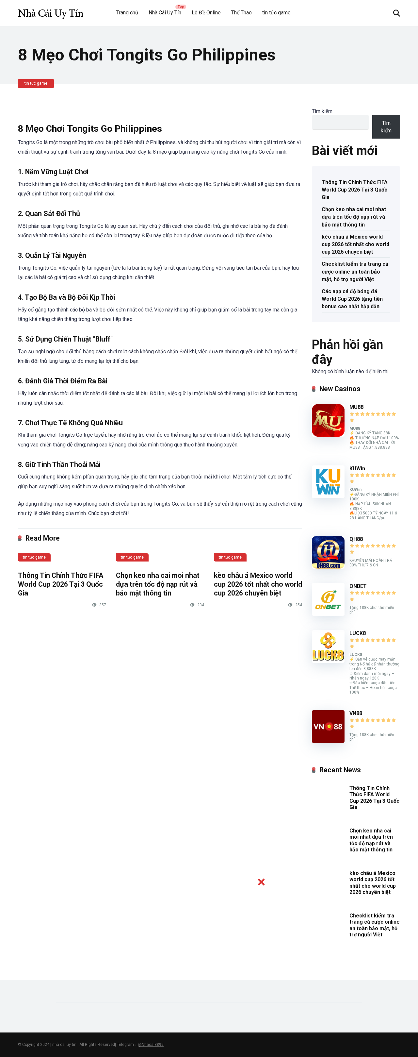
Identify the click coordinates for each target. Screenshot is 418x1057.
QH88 (356, 539)
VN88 (355, 713)
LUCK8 (357, 633)
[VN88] (328, 741)
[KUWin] (328, 496)
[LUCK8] (328, 661)
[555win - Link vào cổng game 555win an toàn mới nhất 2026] (50, 11)
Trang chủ (127, 12)
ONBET (358, 586)
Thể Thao (241, 12)
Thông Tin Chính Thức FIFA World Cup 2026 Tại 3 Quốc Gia (61, 584)
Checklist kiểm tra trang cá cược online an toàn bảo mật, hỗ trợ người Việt (355, 271)
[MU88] (328, 435)
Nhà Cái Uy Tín (165, 12)
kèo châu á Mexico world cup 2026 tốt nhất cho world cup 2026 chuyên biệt (258, 584)
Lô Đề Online (206, 12)
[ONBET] (328, 614)
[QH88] (328, 567)
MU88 (356, 407)
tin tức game (276, 12)
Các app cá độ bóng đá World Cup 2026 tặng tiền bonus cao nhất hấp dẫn (352, 299)
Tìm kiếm (322, 111)
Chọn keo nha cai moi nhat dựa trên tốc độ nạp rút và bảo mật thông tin (158, 584)
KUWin (357, 468)
